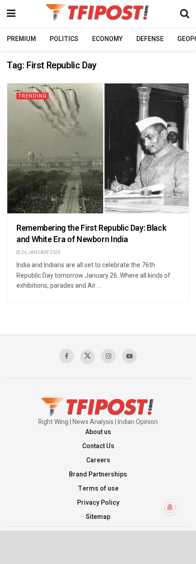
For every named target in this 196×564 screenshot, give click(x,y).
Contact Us (98, 446)
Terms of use (98, 488)
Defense (150, 39)
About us (98, 432)
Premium (21, 39)
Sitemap (98, 517)
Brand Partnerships (98, 474)
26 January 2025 (41, 252)
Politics (64, 39)
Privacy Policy (98, 502)
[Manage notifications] (170, 507)
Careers (98, 460)
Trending (32, 96)
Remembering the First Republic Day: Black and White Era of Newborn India (91, 234)
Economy (107, 39)
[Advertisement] (98, 546)
